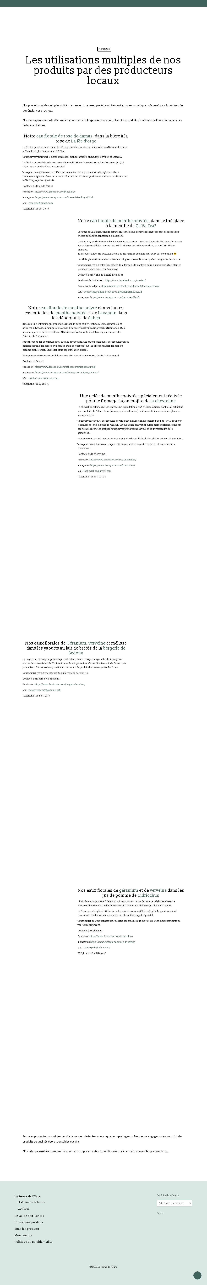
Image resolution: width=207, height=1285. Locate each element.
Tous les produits (27, 1229)
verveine (97, 643)
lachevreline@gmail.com (98, 471)
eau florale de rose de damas (64, 136)
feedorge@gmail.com (41, 203)
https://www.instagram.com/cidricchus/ (112, 942)
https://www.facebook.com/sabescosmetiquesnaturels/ (65, 367)
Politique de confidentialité (34, 1242)
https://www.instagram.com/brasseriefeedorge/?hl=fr (64, 197)
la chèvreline (163, 401)
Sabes (94, 318)
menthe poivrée (71, 313)
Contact (23, 1209)
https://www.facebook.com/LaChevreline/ (113, 459)
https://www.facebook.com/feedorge (55, 191)
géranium (128, 890)
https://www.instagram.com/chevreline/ (112, 465)
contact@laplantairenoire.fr (99, 291)
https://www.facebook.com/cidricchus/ (111, 936)
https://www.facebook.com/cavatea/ (125, 280)
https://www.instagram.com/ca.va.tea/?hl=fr (114, 297)
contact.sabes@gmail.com (44, 378)
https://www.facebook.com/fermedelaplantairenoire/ (131, 286)
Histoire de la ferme (31, 1202)
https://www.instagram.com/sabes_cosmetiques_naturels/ (67, 372)
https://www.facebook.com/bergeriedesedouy (60, 684)
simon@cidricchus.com (97, 947)
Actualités (104, 49)
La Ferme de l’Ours (28, 1196)
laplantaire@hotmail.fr (130, 291)
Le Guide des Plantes (29, 1216)
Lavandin (107, 313)
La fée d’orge (83, 141)
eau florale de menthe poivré (69, 308)
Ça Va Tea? (146, 225)
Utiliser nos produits (29, 1222)
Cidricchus (148, 895)
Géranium (76, 643)
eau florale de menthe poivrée (119, 220)
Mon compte (23, 1235)
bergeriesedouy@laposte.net (44, 690)
